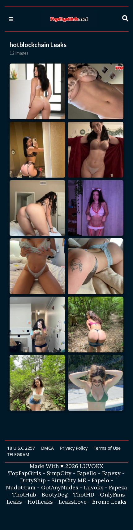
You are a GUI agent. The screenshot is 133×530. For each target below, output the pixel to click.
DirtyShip (33, 480)
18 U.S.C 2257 (21, 448)
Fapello (87, 473)
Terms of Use (107, 448)
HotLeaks (40, 501)
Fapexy (111, 473)
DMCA (47, 448)
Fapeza (118, 487)
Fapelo (100, 480)
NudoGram (21, 487)
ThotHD (83, 494)
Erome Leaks (109, 501)
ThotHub (24, 494)
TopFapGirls (24, 473)
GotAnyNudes (59, 487)
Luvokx (93, 487)
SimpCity (59, 473)
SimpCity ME (68, 480)
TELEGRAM (18, 454)
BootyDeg (55, 494)
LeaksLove (72, 501)
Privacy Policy (74, 448)
